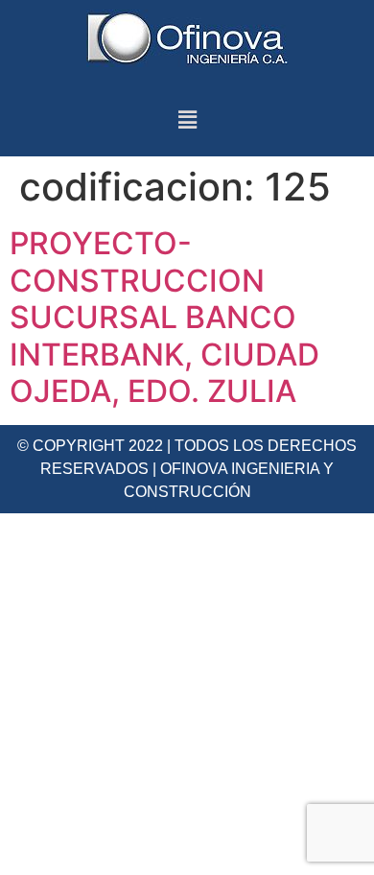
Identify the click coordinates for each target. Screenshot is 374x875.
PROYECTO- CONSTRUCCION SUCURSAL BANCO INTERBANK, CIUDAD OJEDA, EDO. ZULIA (164, 317)
